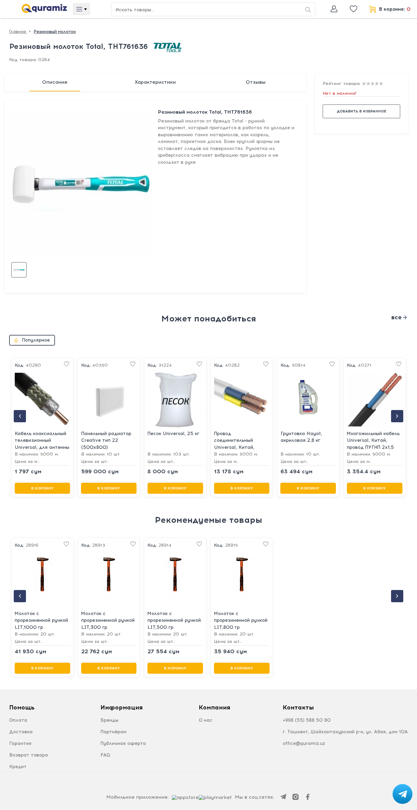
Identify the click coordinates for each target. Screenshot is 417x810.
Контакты (298, 707)
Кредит (18, 766)
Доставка (21, 732)
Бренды (109, 720)
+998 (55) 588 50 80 (307, 720)
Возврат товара (28, 755)
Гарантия (20, 743)
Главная (18, 31)
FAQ (105, 755)
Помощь (21, 707)
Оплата (18, 720)
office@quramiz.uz (304, 743)
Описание (54, 82)
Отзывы (256, 82)
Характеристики (155, 82)
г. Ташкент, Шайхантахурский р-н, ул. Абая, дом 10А (345, 732)
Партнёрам (113, 732)
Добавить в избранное (361, 111)
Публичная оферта (123, 743)
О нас (205, 720)
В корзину (42, 488)
